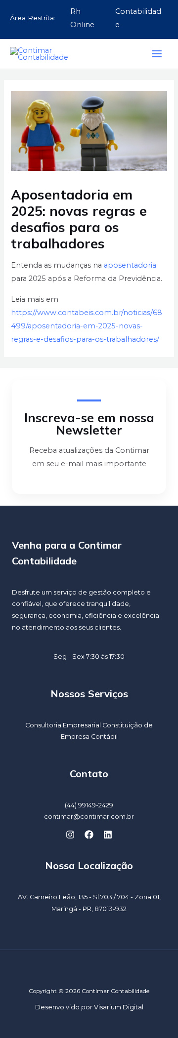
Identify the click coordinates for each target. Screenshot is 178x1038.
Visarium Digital (118, 1007)
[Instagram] (70, 834)
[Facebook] (89, 834)
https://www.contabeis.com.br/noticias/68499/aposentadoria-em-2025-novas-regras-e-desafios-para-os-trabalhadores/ (86, 326)
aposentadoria (130, 265)
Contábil (104, 736)
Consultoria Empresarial (63, 725)
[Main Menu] (156, 53)
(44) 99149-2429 (89, 805)
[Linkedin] (107, 834)
